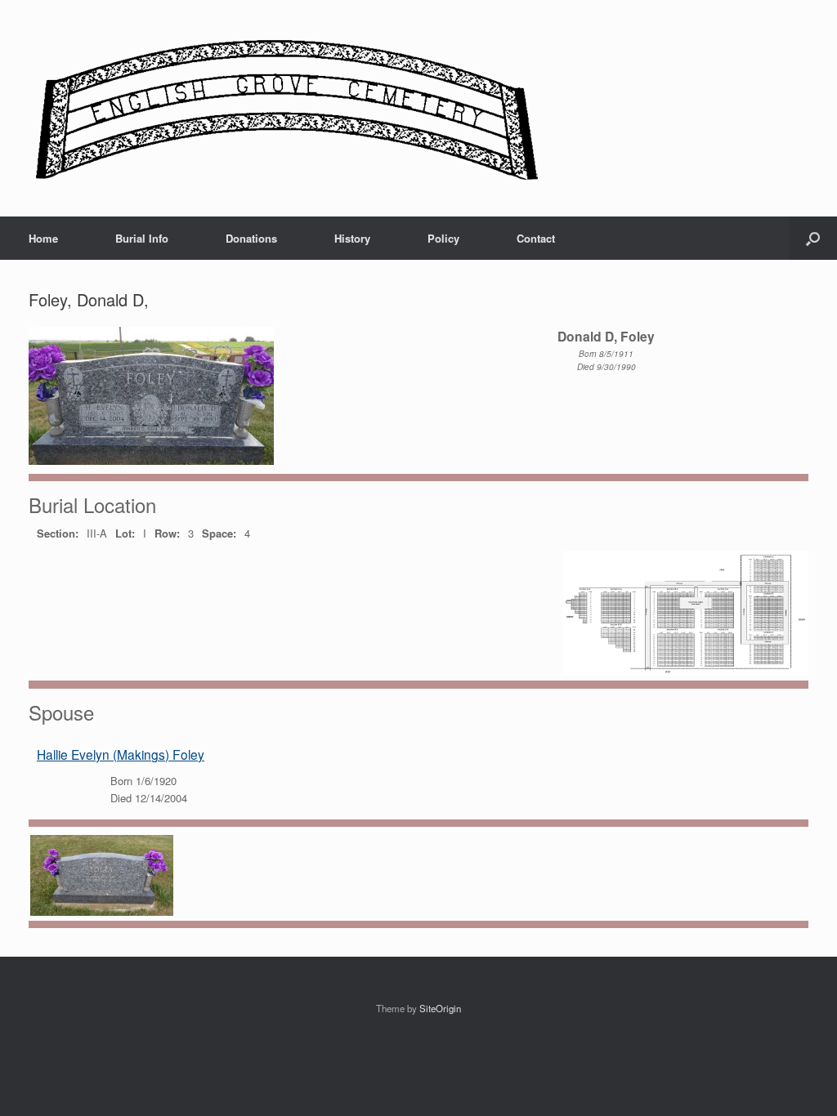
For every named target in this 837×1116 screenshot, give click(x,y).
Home (43, 238)
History (352, 238)
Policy (443, 238)
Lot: (125, 533)
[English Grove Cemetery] (284, 108)
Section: (57, 533)
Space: (219, 533)
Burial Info (141, 238)
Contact (536, 238)
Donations (251, 238)
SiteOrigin (440, 1008)
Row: (167, 533)
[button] (813, 238)
